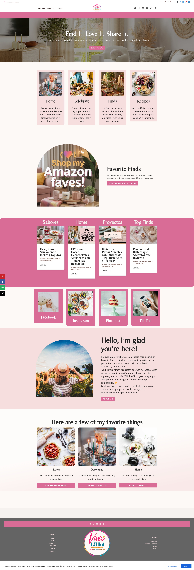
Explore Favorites (97, 48)
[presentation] (50, 235)
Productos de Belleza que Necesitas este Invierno (142, 253)
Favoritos (167, 2)
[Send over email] (2, 287)
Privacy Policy (153, 541)
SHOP (44, 8)
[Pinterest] (186, 2)
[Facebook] (183, 2)
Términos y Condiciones (151, 543)
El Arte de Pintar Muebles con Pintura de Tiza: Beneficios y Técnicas (112, 255)
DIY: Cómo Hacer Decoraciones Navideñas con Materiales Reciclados (80, 256)
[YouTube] (189, 2)
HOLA (39, 8)
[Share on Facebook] (2, 281)
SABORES (53, 546)
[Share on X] (2, 293)
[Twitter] (139, 8)
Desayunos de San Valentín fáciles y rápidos (50, 252)
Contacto (172, 2)
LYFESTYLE (52, 543)
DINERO (53, 548)
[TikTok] (180, 2)
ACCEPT (186, 566)
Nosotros (155, 546)
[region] (97, 565)
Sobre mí (163, 2)
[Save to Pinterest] (2, 276)
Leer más (44, 265)
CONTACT (59, 8)
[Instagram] (178, 2)
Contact (155, 548)
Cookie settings (172, 566)
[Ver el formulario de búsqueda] (155, 8)
